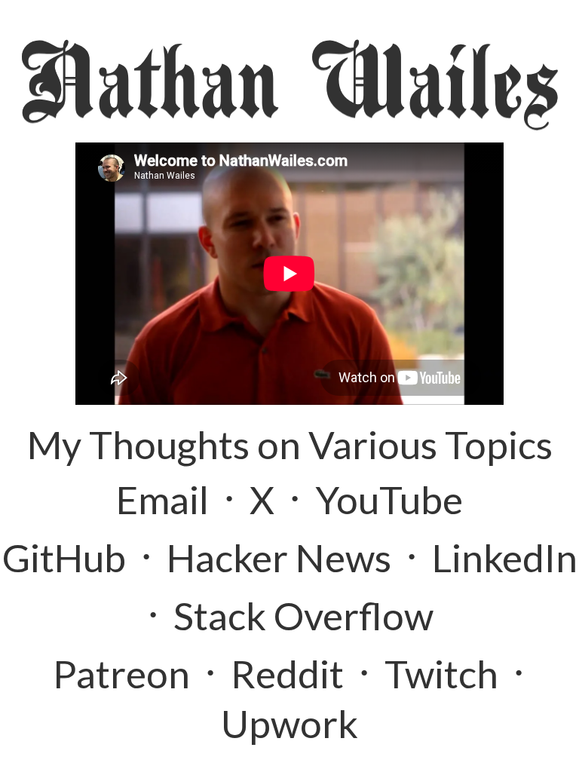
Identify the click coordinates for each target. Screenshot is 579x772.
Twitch (441, 673)
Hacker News (279, 557)
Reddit (287, 673)
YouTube (389, 499)
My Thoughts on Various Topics (290, 444)
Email (162, 499)
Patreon (121, 673)
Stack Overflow (303, 615)
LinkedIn (504, 557)
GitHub (64, 557)
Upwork (289, 723)
